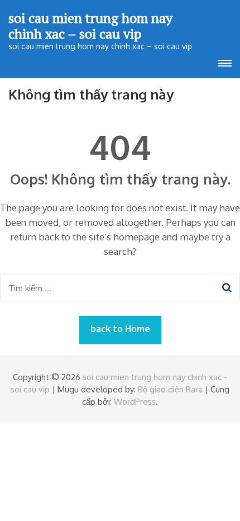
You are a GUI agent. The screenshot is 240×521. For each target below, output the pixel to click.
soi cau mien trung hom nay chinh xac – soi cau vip (90, 25)
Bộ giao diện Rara (170, 389)
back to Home (120, 328)
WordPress (135, 401)
